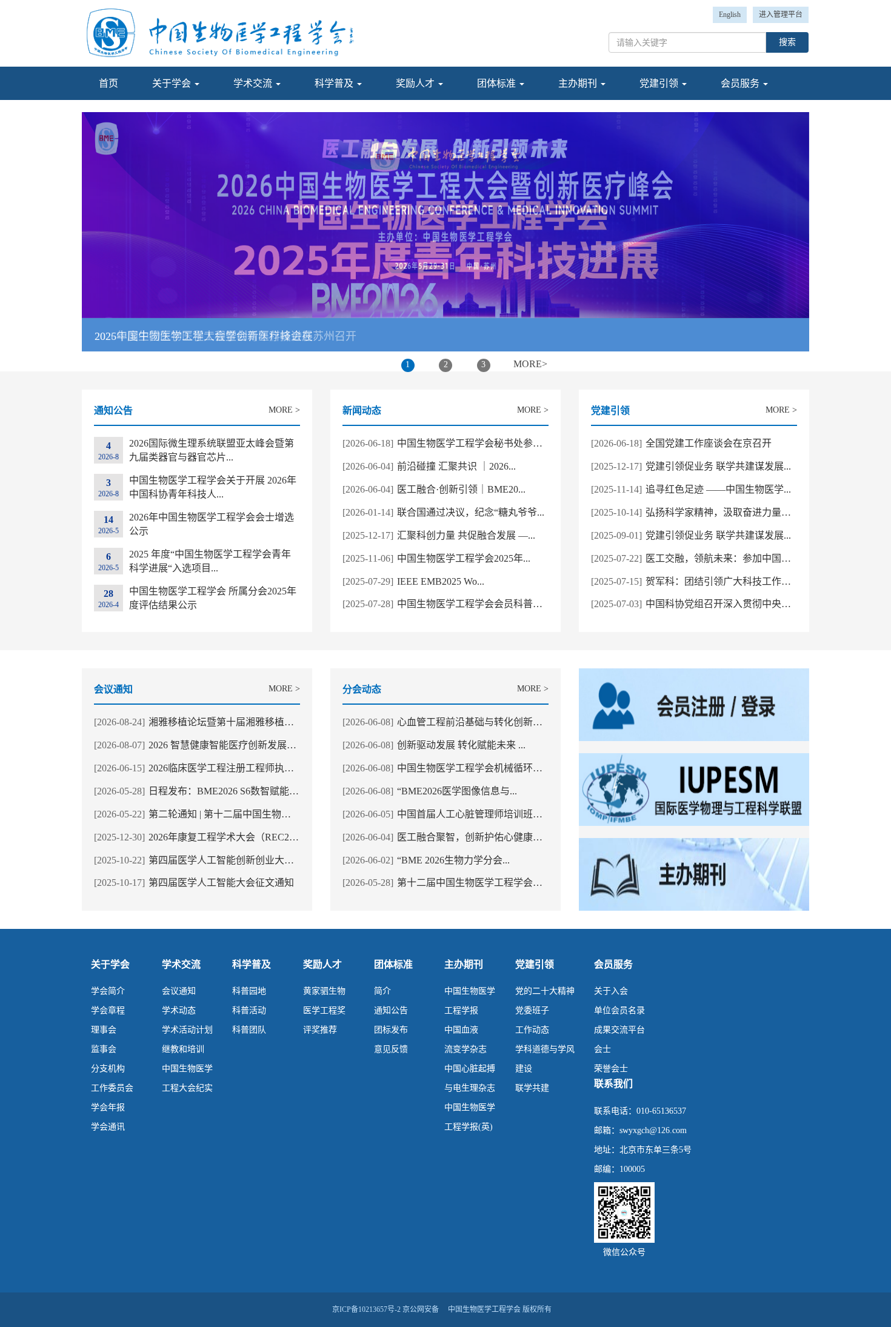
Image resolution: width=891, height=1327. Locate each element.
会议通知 (179, 991)
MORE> (530, 364)
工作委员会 (112, 1088)
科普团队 (249, 1029)
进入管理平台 (781, 14)
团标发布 (391, 1029)
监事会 (103, 1049)
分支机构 (108, 1068)
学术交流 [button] (254, 83)
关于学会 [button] (172, 83)
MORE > (284, 409)
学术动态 (179, 1010)
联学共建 (532, 1088)
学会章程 (108, 1010)
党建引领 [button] (660, 83)
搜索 (787, 42)
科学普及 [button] (335, 83)
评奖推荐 (320, 1029)
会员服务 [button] (741, 83)
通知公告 (391, 1010)
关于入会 (611, 991)
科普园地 (249, 991)
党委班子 (532, 1010)
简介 (382, 991)
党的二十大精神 (545, 991)
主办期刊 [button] (578, 83)
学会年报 (108, 1107)
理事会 (103, 1029)
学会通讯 (108, 1126)
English (730, 14)
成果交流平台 (619, 1029)
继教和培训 (183, 1049)
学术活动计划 (187, 1029)
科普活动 (249, 1010)
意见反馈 (391, 1049)
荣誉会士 (611, 1068)
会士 (602, 1049)
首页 (108, 83)
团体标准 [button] (497, 83)
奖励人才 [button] (416, 83)
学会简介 (108, 991)
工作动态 (532, 1029)
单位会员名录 (619, 1010)
